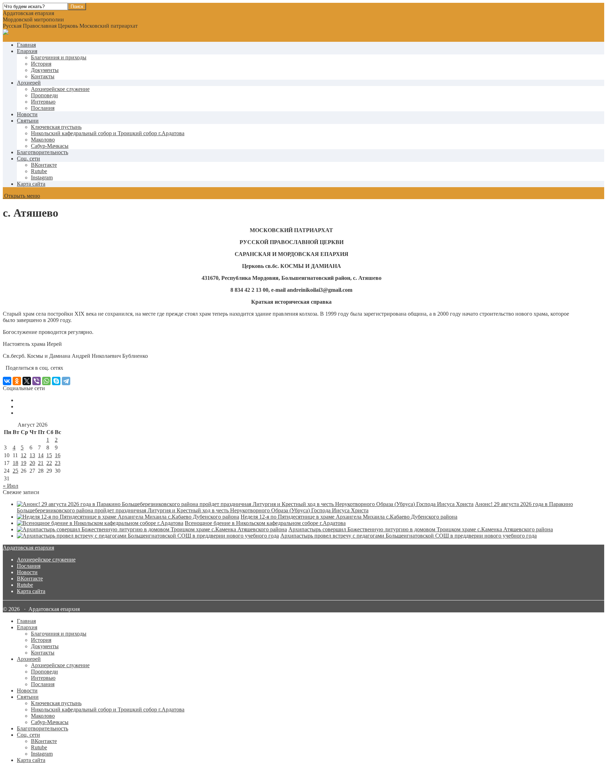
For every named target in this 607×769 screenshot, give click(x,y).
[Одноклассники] (17, 381)
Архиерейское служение (60, 89)
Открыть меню (21, 196)
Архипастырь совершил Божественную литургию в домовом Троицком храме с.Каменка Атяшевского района (420, 529)
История (41, 64)
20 (32, 463)
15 (49, 455)
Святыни (28, 121)
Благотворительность (42, 152)
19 (23, 463)
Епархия (27, 51)
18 (15, 463)
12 (23, 455)
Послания (42, 108)
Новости (27, 114)
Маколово (43, 140)
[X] (26, 381)
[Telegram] (66, 381)
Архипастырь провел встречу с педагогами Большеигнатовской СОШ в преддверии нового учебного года (408, 536)
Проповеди (44, 95)
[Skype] (56, 381)
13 (32, 455)
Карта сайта (31, 184)
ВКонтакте (30, 578)
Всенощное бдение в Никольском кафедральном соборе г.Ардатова (265, 523)
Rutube (25, 585)
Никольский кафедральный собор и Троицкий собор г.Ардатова (107, 133)
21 (41, 463)
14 (41, 455)
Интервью (43, 102)
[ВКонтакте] (7, 381)
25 (15, 471)
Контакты (42, 76)
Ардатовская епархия (28, 548)
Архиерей (29, 83)
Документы (45, 70)
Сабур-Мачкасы (49, 146)
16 (57, 455)
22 (49, 463)
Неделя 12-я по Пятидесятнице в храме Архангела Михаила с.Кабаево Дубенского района (349, 517)
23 (57, 463)
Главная (26, 45)
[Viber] (36, 381)
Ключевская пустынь (56, 127)
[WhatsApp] (46, 381)
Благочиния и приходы (58, 57)
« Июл (10, 486)
